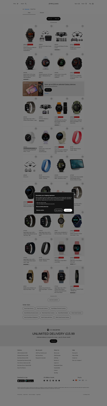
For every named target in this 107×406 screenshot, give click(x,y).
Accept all (68, 210)
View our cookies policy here (42, 207)
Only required (58, 210)
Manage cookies (40, 210)
